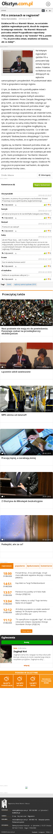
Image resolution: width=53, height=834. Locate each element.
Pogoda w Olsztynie (26, 672)
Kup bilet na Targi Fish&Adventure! (30, 583)
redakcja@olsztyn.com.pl (20, 810)
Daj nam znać (21, 816)
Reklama (4, 819)
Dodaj (26, 642)
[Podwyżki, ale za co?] (26, 528)
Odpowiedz (8, 205)
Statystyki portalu (44, 820)
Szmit (9, 284)
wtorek (20, 684)
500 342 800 (33, 810)
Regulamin (31, 816)
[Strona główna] (22, 4)
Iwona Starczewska (9, 19)
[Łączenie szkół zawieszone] (26, 356)
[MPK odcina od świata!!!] (26, 399)
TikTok (48, 832)
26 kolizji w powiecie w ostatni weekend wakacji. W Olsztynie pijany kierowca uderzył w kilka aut (32, 611)
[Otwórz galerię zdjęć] (18, 72)
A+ (50, 11)
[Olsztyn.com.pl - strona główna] (4, 803)
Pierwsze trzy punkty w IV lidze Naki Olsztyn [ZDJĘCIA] (30, 592)
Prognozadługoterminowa (46, 681)
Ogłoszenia (8, 637)
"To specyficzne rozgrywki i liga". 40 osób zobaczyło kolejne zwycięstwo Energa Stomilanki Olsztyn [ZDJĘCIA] (33, 621)
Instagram (41, 832)
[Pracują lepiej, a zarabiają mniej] (26, 442)
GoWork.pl (16, 813)
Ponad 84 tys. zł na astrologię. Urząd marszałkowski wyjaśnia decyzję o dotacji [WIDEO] (33, 575)
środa (33, 684)
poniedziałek (6, 684)
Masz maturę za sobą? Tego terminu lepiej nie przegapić (31, 601)
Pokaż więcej (26, 631)
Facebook (34, 832)
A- (43, 11)
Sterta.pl (15, 825)
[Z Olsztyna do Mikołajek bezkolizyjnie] (26, 485)
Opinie (3, 11)
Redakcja (5, 810)
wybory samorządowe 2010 (25, 284)
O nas (14, 816)
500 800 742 (33, 820)
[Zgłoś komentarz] (15, 205)
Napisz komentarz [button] (42, 185)
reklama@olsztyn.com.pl (20, 820)
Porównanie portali (18, 822)
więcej (26, 665)
